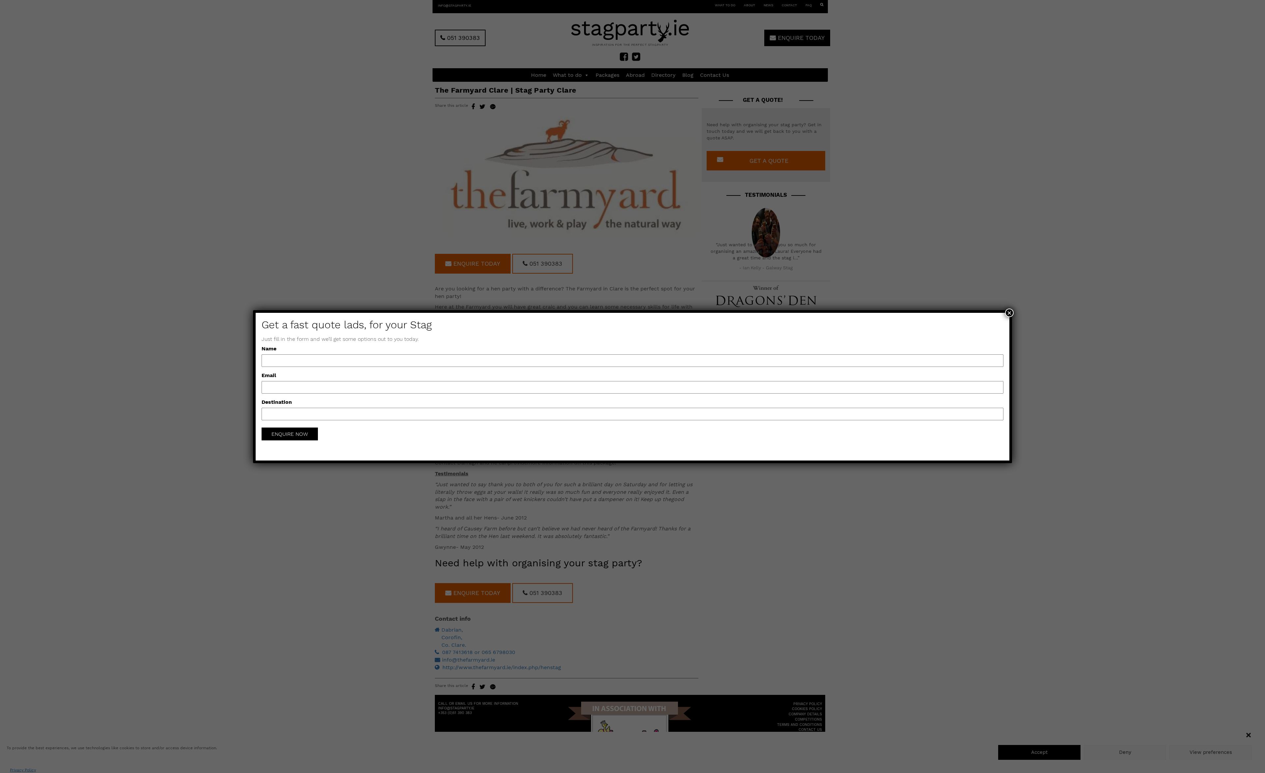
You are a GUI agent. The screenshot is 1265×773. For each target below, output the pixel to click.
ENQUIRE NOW (289, 434)
